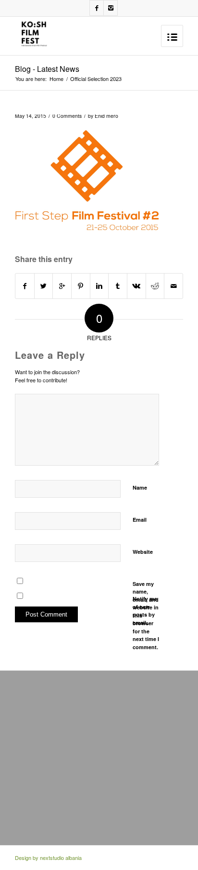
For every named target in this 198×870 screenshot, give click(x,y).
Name (140, 487)
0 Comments (67, 115)
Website (143, 551)
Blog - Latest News (47, 68)
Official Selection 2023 (96, 78)
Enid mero (106, 115)
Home (56, 78)
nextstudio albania (61, 857)
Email (140, 519)
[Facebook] (96, 7)
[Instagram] (110, 7)
